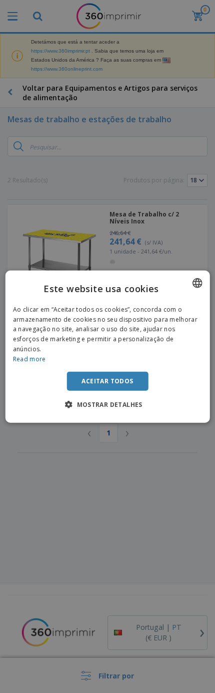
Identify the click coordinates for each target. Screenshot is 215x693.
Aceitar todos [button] (107, 380)
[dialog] (108, 346)
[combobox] (197, 283)
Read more (29, 359)
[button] (107, 404)
